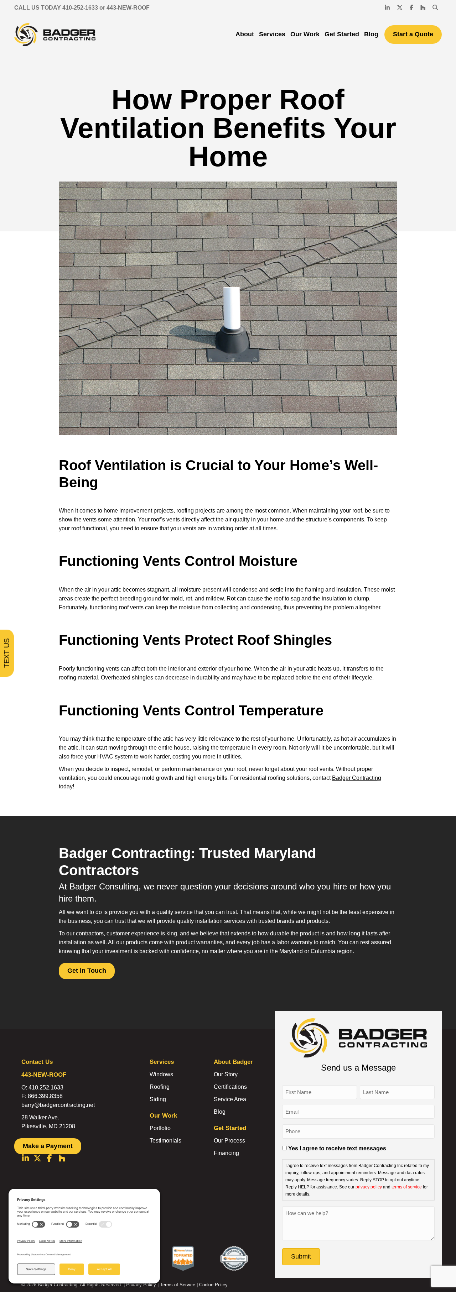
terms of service (407, 1187)
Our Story (226, 1074)
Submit (301, 1256)
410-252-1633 (80, 8)
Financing (226, 1153)
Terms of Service (177, 1284)
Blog (220, 1112)
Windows (161, 1074)
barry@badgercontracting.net (58, 1105)
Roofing (160, 1087)
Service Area (230, 1099)
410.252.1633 (45, 1087)
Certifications (230, 1087)
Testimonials (165, 1141)
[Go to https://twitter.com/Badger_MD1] (37, 1159)
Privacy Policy (141, 1284)
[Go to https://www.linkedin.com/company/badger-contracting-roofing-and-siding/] (25, 1159)
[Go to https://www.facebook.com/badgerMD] (49, 1159)
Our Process (229, 1141)
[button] (435, 8)
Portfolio (160, 1128)
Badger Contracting (356, 778)
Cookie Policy (213, 1284)
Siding (158, 1099)
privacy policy (369, 1187)
